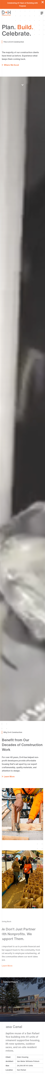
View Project (32, 1071)
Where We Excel (11, 64)
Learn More (9, 776)
